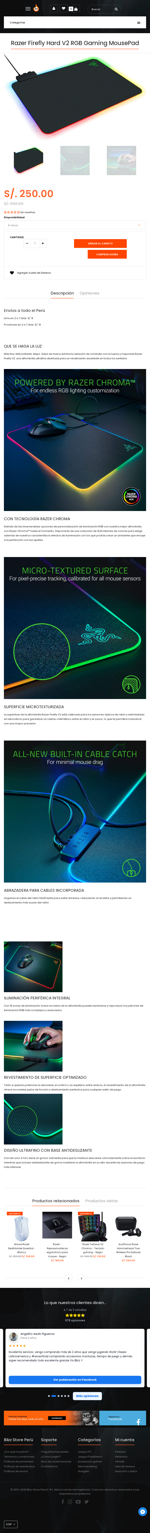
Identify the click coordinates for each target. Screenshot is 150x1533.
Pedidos (120, 1452)
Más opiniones (87, 1396)
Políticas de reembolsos (19, 1466)
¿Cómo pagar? (51, 1456)
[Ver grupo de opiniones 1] (49, 1396)
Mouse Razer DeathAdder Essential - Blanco (21, 1248)
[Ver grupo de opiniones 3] (58, 1396)
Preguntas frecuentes (55, 1452)
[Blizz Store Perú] (36, 11)
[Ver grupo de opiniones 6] (68, 1396)
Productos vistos (101, 1201)
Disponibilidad (14, 217)
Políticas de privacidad (18, 1461)
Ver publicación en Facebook (75, 1380)
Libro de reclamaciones (56, 1461)
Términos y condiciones (19, 1456)
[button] (12, 212)
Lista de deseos (125, 1466)
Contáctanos (49, 1466)
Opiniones (89, 293)
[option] (28, 161)
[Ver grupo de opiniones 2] (53, 1396)
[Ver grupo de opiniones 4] (62, 1396)
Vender (120, 1461)
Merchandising (87, 1466)
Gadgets (83, 1471)
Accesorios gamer (90, 1461)
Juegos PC (85, 1452)
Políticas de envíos (16, 1471)
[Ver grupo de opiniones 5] (65, 1396)
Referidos (121, 1456)
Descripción (62, 293)
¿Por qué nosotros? (16, 1452)
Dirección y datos (126, 1471)
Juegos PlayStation (90, 1456)
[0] (76, 8)
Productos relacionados (55, 1201)
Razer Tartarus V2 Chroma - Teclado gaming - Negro (92, 1248)
